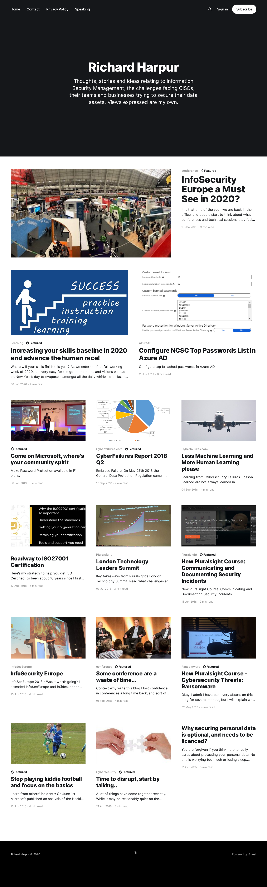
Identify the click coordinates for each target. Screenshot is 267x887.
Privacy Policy (57, 9)
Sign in (222, 9)
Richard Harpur (20, 854)
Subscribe (244, 9)
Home (15, 9)
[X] (136, 852)
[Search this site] (209, 9)
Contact (33, 9)
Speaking (82, 9)
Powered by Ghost (244, 854)
